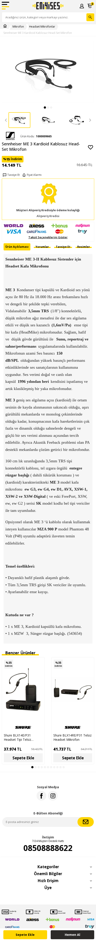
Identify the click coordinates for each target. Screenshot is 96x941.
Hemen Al (72, 934)
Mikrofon (18, 26)
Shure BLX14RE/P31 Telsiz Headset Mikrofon (72, 737)
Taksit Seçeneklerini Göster (48, 237)
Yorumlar (42, 247)
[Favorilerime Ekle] (38, 671)
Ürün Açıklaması (17, 247)
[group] (48, 72)
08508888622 (48, 848)
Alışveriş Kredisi (48, 216)
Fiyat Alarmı (34, 175)
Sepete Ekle (25, 934)
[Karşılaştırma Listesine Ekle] (38, 663)
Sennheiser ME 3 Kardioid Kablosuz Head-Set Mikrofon (37, 33)
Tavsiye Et (13, 175)
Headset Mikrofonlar (42, 26)
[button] (45, 107)
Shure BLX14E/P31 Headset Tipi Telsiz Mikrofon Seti (17, 737)
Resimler (83, 247)
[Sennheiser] (10, 136)
